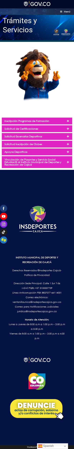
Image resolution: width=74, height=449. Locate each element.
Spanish (48, 445)
